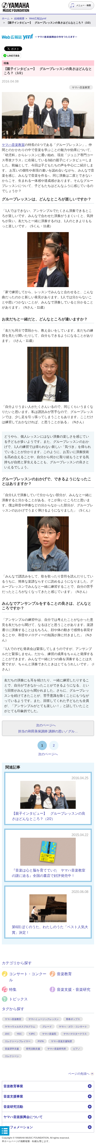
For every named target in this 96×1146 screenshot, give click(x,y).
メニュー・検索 (83, 5)
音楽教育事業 (13, 1086)
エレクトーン (12, 1056)
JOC (7, 1034)
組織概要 (19, 18)
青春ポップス (73, 1019)
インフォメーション (18, 1127)
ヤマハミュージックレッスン (43, 1019)
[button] (48, 1086)
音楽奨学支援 (12, 1048)
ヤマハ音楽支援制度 (61, 1041)
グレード (47, 1026)
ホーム (6, 18)
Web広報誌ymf (37, 18)
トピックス (18, 999)
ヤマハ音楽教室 (81, 87)
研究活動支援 (33, 1048)
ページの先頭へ (78, 1073)
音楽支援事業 (13, 1096)
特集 (13, 990)
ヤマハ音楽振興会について (23, 1117)
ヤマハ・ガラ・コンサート (73, 1026)
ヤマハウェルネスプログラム (20, 1026)
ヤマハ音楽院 (49, 1034)
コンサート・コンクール (27, 977)
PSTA (41, 1041)
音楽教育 (64, 974)
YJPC (32, 1034)
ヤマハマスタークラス (75, 1034)
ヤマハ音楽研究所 (56, 1048)
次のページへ (48, 754)
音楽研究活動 (13, 1106)
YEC (19, 1034)
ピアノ (76, 1048)
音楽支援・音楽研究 (73, 990)
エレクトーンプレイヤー (18, 1041)
